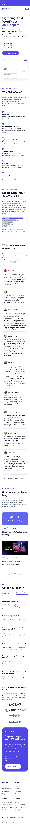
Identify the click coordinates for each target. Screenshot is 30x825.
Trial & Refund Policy (20, 804)
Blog (3, 794)
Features (17, 786)
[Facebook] (3, 822)
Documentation (6, 788)
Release (5, 528)
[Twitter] (7, 822)
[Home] (7, 9)
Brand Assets (6, 810)
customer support (22, 594)
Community (5, 791)
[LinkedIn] (14, 822)
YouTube (4, 786)
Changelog (18, 791)
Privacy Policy (19, 810)
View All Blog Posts (15, 573)
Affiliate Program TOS (8, 807)
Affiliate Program (7, 802)
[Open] (27, 9)
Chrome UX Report (20, 231)
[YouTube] (10, 822)
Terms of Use (18, 807)
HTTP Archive (6, 231)
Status (17, 794)
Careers (17, 802)
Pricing (17, 788)
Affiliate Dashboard (7, 804)
